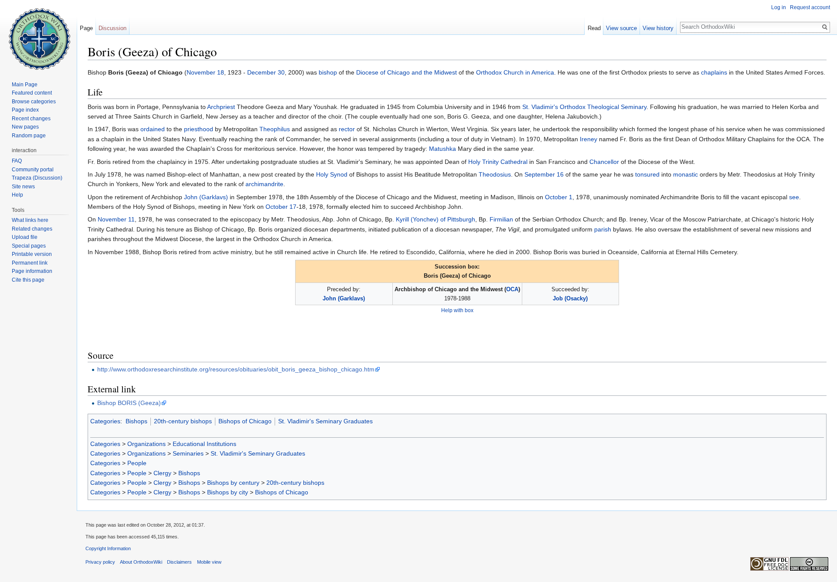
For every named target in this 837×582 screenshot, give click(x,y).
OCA (512, 289)
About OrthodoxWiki (141, 562)
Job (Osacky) (570, 298)
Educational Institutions (204, 443)
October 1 (558, 197)
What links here (30, 220)
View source (621, 28)
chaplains (714, 72)
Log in (778, 7)
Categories (105, 421)
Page (86, 28)
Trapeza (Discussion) (37, 178)
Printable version (32, 254)
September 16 (544, 174)
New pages (25, 127)
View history (658, 28)
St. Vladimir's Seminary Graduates (325, 421)
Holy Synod (331, 174)
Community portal (33, 170)
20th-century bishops (183, 421)
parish (602, 229)
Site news (23, 187)
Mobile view (209, 562)
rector (347, 129)
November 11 (116, 219)
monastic (685, 174)
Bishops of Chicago (245, 421)
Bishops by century (233, 482)
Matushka (442, 148)
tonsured (647, 174)
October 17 (280, 206)
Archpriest (221, 106)
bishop (328, 72)
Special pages (29, 246)
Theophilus (274, 129)
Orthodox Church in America (515, 72)
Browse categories (34, 102)
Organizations (146, 443)
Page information (32, 271)
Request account (810, 7)
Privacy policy (100, 562)
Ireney (588, 139)
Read (594, 28)
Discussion (112, 28)
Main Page (24, 85)
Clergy (162, 473)
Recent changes (31, 119)
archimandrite (264, 183)
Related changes (32, 229)
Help (17, 195)
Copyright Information (108, 548)
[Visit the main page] (38, 35)
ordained (152, 129)
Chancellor (604, 161)
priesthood (198, 129)
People (136, 462)
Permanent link (30, 263)
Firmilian (501, 219)
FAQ (17, 161)
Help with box (457, 310)
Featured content (32, 93)
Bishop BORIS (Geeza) (129, 402)
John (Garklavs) (206, 197)
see (794, 197)
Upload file (24, 237)
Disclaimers (179, 562)
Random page (29, 136)
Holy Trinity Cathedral (497, 161)
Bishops (136, 421)
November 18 (205, 72)
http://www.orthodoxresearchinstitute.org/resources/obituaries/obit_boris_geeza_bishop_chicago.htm (235, 369)
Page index (25, 110)
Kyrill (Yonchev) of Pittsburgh (435, 219)
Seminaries (188, 453)
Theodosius (495, 174)
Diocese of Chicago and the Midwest (406, 72)
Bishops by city (227, 492)
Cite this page (28, 280)
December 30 (266, 72)
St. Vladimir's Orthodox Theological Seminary (584, 106)
